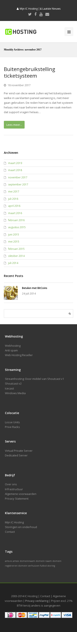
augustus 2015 (17, 227)
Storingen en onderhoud (21, 527)
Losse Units (12, 422)
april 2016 (14, 206)
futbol (43, 565)
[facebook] (35, 14)
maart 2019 (15, 163)
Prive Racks (12, 427)
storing (51, 565)
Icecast (9, 388)
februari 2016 (16, 220)
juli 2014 (13, 263)
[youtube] (41, 14)
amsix (16, 560)
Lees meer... (14, 125)
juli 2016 (13, 199)
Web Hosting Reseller (19, 355)
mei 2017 (13, 191)
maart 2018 (15, 170)
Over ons (11, 484)
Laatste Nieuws (51, 8)
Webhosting (13, 346)
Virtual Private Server (19, 451)
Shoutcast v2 (13, 383)
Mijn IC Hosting (29, 8)
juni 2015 (13, 234)
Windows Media (15, 393)
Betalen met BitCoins (34, 288)
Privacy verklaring (36, 601)
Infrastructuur (14, 489)
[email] (47, 14)
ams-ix (8, 560)
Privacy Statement (16, 498)
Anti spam (11, 350)
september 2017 (18, 184)
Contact (10, 532)
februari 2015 (16, 249)
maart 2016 (15, 213)
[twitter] (30, 14)
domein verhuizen (28, 565)
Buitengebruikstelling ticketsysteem (29, 72)
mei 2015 (13, 241)
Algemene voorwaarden (20, 494)
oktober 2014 (16, 256)
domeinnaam (27, 560)
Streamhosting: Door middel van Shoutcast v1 (34, 379)
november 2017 (17, 177)
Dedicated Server (16, 455)
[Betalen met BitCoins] (11, 293)
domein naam (44, 560)
